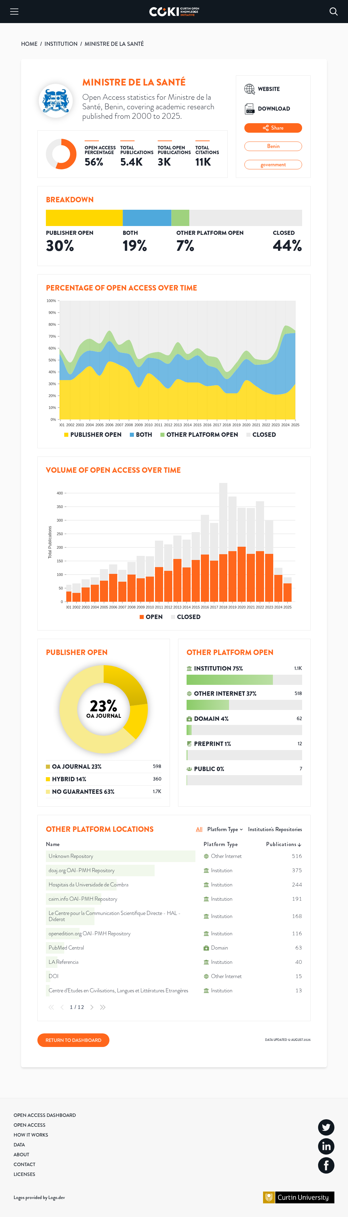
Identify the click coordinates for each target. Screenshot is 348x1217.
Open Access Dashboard (45, 1115)
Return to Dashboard (73, 1040)
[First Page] (51, 1007)
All (199, 829)
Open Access (30, 1125)
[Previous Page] (62, 1007)
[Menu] (14, 11)
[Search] (334, 11)
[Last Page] (102, 1007)
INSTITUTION (61, 44)
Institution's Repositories (275, 829)
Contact (24, 1164)
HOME (29, 44)
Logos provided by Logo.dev (39, 1197)
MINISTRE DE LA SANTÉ (114, 44)
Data (19, 1144)
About (21, 1154)
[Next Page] (91, 1007)
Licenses (24, 1174)
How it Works (31, 1134)
